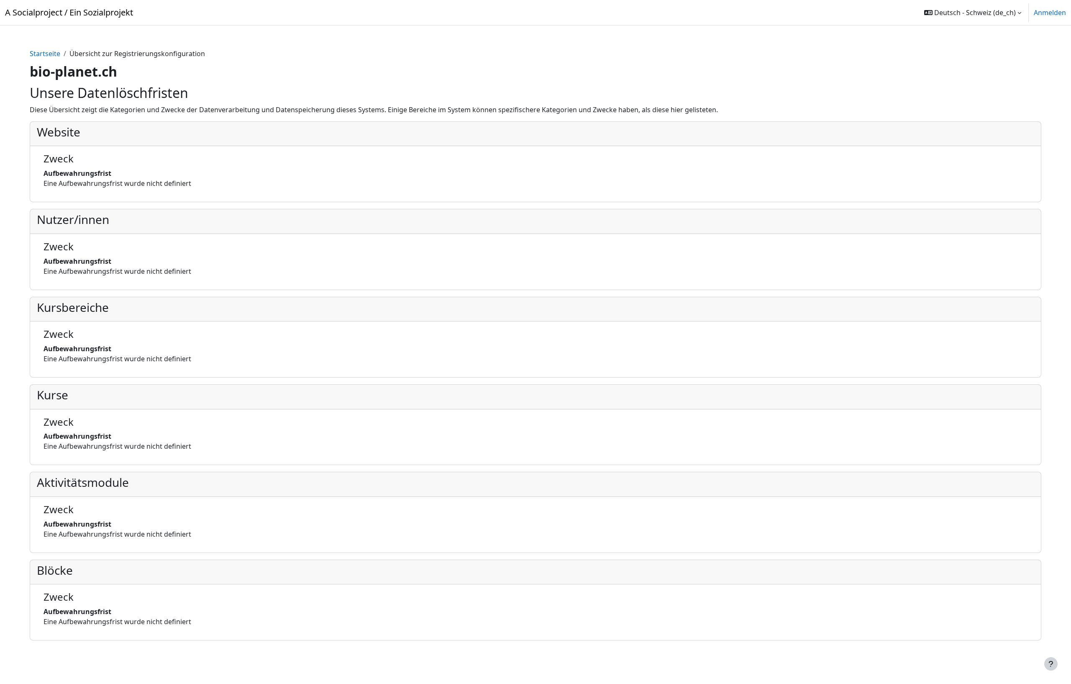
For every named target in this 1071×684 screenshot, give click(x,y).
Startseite (45, 53)
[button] (973, 12)
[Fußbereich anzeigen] (1051, 664)
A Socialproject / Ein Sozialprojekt (69, 12)
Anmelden (1050, 12)
